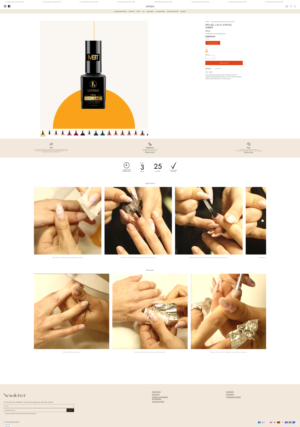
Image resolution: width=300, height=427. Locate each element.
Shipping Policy (150, 152)
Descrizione (208, 68)
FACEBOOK (230, 392)
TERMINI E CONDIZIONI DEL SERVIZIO (160, 398)
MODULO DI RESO (158, 402)
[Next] (262, 221)
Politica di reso (248, 152)
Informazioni (218, 68)
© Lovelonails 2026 (11, 422)
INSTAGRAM (230, 394)
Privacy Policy (7, 424)
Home (207, 22)
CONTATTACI (156, 392)
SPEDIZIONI (156, 394)
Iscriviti (70, 410)
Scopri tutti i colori (213, 43)
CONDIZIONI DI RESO (233, 397)
